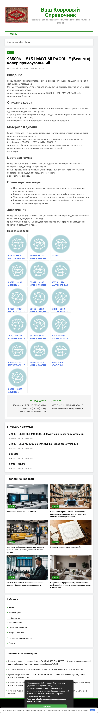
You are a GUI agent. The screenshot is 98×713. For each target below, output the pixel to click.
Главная (10, 42)
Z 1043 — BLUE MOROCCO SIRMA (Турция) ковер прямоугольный (43, 444)
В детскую (15, 618)
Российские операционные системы (22, 512)
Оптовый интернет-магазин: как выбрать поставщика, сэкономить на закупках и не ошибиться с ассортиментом (68, 514)
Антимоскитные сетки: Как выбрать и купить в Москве (57, 669)
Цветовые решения (18, 627)
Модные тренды (16, 633)
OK (92, 710)
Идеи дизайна (15, 622)
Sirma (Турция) (17, 464)
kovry (27, 42)
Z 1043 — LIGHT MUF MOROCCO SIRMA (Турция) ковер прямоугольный (46, 434)
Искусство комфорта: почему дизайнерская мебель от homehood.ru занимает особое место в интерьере (70, 585)
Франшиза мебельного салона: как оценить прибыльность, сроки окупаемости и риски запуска (25, 549)
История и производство (20, 638)
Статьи (11, 507)
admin (12, 68)
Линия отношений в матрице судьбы (65, 547)
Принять (46, 706)
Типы (11, 607)
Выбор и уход (15, 612)
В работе (13, 454)
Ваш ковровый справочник (60, 12)
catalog (19, 42)
